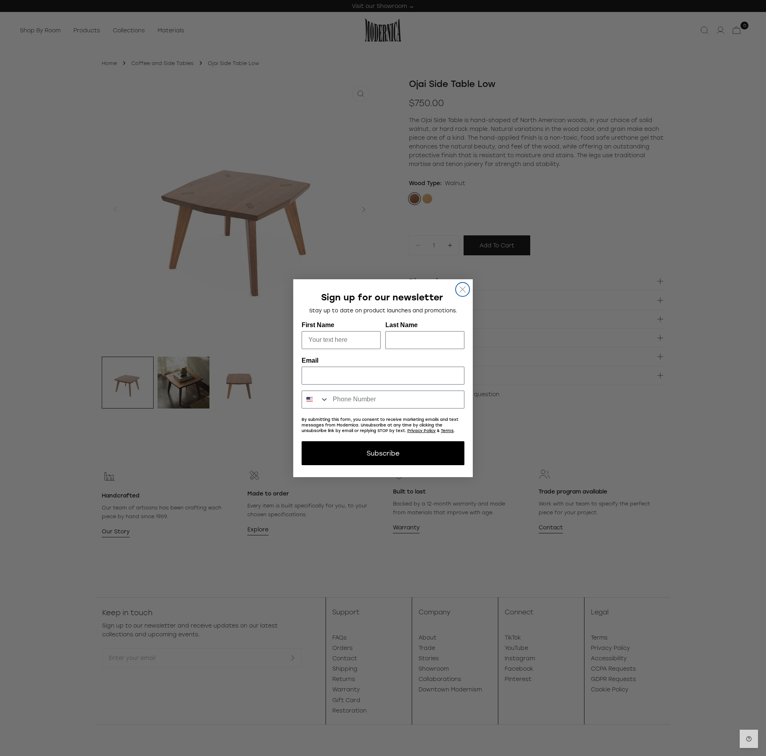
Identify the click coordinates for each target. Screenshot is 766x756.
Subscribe (383, 453)
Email (310, 360)
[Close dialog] (463, 289)
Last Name (401, 325)
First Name (318, 325)
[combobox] (315, 399)
